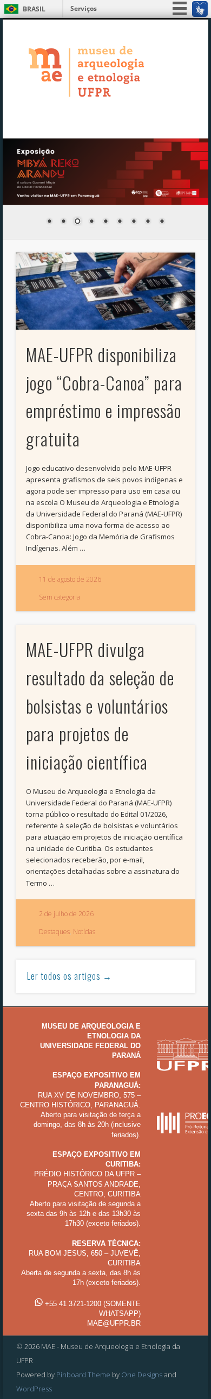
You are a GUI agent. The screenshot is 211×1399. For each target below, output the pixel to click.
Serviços (83, 8)
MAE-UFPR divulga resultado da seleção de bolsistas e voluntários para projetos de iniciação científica (100, 705)
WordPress (34, 1389)
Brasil (34, 9)
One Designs (141, 1374)
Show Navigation (169, 115)
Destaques (54, 931)
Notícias (84, 931)
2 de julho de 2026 (66, 913)
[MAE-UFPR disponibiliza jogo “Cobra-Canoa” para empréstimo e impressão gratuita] (105, 291)
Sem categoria (59, 597)
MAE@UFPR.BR (114, 1323)
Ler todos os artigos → (69, 975)
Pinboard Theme (83, 1374)
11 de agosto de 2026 (70, 579)
